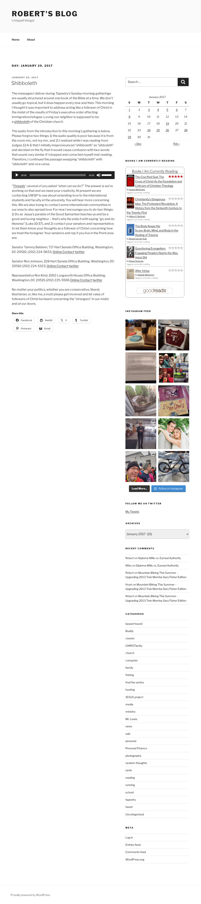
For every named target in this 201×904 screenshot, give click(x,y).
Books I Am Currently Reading (155, 171)
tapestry (130, 799)
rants (128, 770)
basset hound (133, 623)
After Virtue (142, 270)
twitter (80, 252)
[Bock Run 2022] (140, 466)
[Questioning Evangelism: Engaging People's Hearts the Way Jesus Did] (130, 257)
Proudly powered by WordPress (30, 895)
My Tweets (132, 511)
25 (158, 130)
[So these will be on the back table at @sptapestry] (173, 400)
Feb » (176, 143)
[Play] (17, 175)
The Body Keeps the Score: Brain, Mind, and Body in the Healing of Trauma (156, 230)
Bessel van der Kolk (138, 238)
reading (130, 777)
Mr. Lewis (131, 719)
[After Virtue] (130, 278)
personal (130, 741)
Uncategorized (134, 814)
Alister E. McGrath (137, 216)
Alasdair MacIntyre (146, 275)
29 (129, 137)
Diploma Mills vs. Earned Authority (159, 558)
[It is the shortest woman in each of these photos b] (173, 367)
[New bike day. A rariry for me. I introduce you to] (173, 466)
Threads (19, 186)
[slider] (107, 174)
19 (167, 123)
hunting (130, 689)
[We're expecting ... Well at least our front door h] (140, 400)
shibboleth (22, 122)
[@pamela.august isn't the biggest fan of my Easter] (140, 433)
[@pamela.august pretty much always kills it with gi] (173, 334)
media (129, 704)
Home (15, 39)
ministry (130, 711)
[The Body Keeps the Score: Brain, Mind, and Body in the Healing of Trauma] (130, 234)
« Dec (138, 143)
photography (133, 755)
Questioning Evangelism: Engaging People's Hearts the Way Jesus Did (156, 253)
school (129, 792)
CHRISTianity (133, 645)
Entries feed (133, 844)
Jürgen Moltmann (137, 189)
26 (167, 130)
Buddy (129, 631)
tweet (129, 807)
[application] (63, 175)
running (130, 785)
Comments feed (135, 852)
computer (131, 660)
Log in (129, 837)
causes (129, 638)
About (31, 39)
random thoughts (136, 763)
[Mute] (98, 175)
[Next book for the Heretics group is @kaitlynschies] (140, 334)
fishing (129, 675)
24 (149, 130)
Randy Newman (136, 261)
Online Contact (63, 252)
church (129, 653)
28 (185, 130)
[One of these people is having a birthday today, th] (173, 433)
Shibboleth (24, 83)
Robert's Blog (45, 13)
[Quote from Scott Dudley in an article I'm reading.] (140, 367)
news (128, 726)
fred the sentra (134, 682)
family (129, 667)
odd (127, 733)
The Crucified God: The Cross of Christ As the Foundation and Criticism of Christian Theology (158, 181)
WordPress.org (134, 859)
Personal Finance (136, 748)
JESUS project (134, 697)
